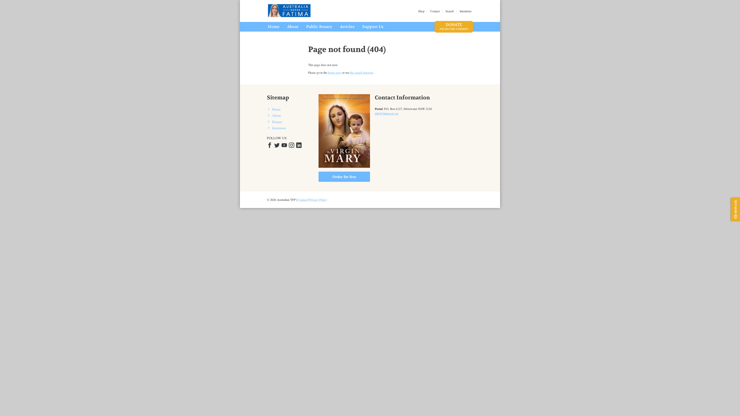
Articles (347, 26)
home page (334, 72)
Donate (454, 26)
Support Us (372, 26)
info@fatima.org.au (386, 113)
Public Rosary (319, 26)
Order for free (344, 176)
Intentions (279, 128)
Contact (302, 200)
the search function (361, 72)
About (293, 26)
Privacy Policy (318, 200)
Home (273, 26)
